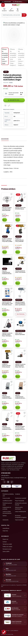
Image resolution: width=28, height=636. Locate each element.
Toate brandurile (19, 519)
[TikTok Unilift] (11, 481)
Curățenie (17, 494)
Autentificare (6, 528)
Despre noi (5, 539)
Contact (5, 541)
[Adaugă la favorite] (5, 105)
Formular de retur (7, 549)
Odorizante (5, 519)
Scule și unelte (6, 498)
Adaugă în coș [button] (4, 219)
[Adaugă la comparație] (8, 105)
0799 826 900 (7, 1)
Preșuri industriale (19, 500)
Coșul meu (5, 530)
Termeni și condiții (7, 544)
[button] (25, 22)
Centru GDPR (6, 551)
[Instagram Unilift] (8, 481)
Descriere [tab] (5, 139)
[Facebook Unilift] (4, 481)
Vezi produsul (21, 314)
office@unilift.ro (18, 1)
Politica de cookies (7, 546)
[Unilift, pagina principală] (16, 5)
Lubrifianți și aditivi (7, 500)
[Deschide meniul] (3, 5)
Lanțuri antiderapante (20, 511)
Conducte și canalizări (20, 498)
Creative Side (10, 634)
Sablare (5, 515)
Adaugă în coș (14, 100)
